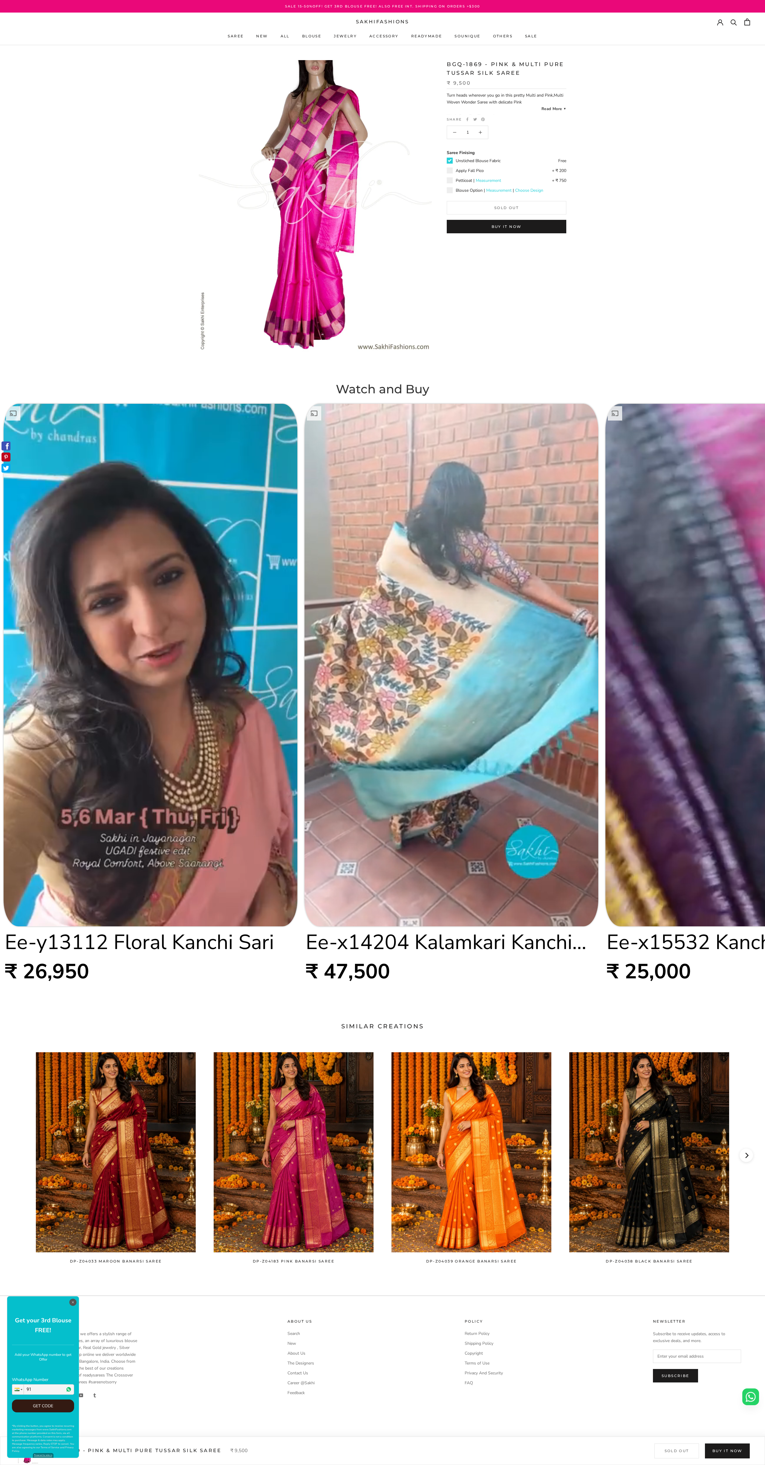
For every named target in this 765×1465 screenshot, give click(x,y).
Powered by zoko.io (43, 1455)
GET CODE (43, 1406)
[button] (18, 1389)
